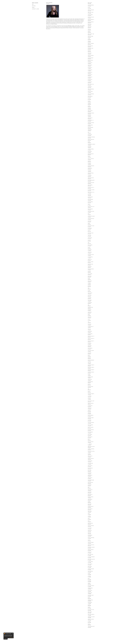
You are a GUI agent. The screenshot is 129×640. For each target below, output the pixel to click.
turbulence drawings (91, 136)
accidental (89, 484)
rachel (89, 105)
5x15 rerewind (90, 431)
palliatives (89, 309)
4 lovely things (90, 561)
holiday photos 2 (90, 506)
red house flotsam (91, 422)
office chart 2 (90, 465)
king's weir (89, 24)
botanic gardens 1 (91, 21)
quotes (89, 573)
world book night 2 (91, 393)
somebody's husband (91, 144)
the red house (90, 467)
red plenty (89, 343)
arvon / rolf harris (91, 158)
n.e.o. (89, 319)
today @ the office (91, 182)
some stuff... (90, 312)
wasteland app (90, 307)
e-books (89, 575)
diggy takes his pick (91, 446)
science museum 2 (91, 338)
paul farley (89, 491)
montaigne (89, 396)
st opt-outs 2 (90, 79)
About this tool (11, 637)
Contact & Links (35, 8)
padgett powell (90, 376)
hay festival (90, 151)
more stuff (89, 295)
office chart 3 (90, 455)
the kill (89, 7)
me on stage (90, 273)
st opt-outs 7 (90, 67)
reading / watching (91, 448)
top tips (89, 604)
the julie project (90, 386)
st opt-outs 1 (90, 81)
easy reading (90, 184)
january (89, 384)
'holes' (89, 623)
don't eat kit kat (90, 554)
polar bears (90, 566)
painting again (90, 14)
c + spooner (90, 443)
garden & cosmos (91, 619)
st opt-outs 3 (90, 76)
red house (89, 220)
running (89, 515)
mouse (89, 100)
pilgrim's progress (91, 9)
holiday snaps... (90, 124)
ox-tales (89, 621)
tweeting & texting (91, 122)
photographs (90, 535)
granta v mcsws (90, 261)
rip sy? (89, 247)
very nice (89, 362)
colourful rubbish (91, 542)
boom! (89, 597)
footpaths (89, 580)
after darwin (90, 611)
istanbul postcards (91, 165)
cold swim (89, 235)
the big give (90, 228)
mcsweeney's (90, 405)
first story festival (91, 268)
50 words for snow (91, 225)
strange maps (90, 587)
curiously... (90, 170)
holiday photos (90, 599)
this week (89, 194)
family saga (90, 134)
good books (90, 331)
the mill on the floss (91, 451)
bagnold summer (91, 153)
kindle (89, 278)
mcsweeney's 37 (90, 326)
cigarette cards (90, 264)
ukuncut (89, 410)
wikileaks (89, 412)
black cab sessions (91, 614)
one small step (90, 463)
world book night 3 (91, 369)
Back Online (90, 2)
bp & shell (89, 470)
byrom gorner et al (91, 192)
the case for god (90, 595)
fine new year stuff (91, 400)
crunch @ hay (90, 256)
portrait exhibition (91, 5)
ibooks (89, 141)
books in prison (90, 60)
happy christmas (90, 403)
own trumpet (90, 292)
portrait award (90, 196)
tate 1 (89, 520)
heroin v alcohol (90, 427)
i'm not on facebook (91, 556)
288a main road (90, 12)
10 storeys (89, 175)
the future (89, 324)
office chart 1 (90, 477)
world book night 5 (91, 364)
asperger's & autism (91, 616)
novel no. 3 (90, 551)
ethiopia (89, 41)
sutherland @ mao (91, 218)
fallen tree (89, 26)
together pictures (91, 458)
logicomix (89, 532)
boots (89, 355)
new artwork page (91, 479)
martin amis (90, 379)
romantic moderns (91, 372)
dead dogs (89, 345)
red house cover (90, 232)
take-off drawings (91, 88)
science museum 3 (91, 336)
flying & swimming (91, 139)
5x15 (89, 439)
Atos (88, 288)
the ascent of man (91, 609)
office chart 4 (90, 436)
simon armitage (90, 36)
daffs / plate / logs (91, 33)
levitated (89, 398)
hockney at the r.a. (91, 187)
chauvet (89, 240)
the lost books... (90, 201)
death (89, 314)
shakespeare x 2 (90, 120)
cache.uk (33, 638)
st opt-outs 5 (90, 72)
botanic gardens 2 (91, 19)
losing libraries (90, 381)
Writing (33, 5)
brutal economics (91, 429)
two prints (89, 352)
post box (89, 50)
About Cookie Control (5, 633)
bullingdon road (90, 48)
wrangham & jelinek (91, 547)
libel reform (90, 511)
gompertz (89, 115)
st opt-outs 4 (90, 74)
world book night (90, 417)
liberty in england (91, 43)
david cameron (90, 523)
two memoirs (90, 563)
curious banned (90, 57)
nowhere (89, 103)
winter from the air (91, 544)
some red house (90, 441)
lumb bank (89, 472)
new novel (89, 52)
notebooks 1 (90, 86)
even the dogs (90, 571)
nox (88, 321)
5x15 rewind (90, 434)
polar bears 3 (90, 494)
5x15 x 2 (89, 328)
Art (33, 4)
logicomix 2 (90, 530)
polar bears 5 (90, 117)
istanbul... (89, 160)
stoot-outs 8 (90, 64)
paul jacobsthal (90, 199)
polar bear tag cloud (91, 559)
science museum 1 (91, 340)
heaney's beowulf (91, 525)
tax (88, 132)
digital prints (90, 592)
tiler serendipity (90, 127)
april (88, 487)
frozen (89, 539)
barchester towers (91, 112)
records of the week (91, 216)
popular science (90, 496)
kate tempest (90, 244)
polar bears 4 (90, 489)
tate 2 (89, 518)
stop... (89, 213)
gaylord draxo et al (91, 206)
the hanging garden (91, 180)
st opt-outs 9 (90, 62)
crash (89, 204)
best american (90, 208)
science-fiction (90, 91)
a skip (89, 38)
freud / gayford (90, 424)
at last (89, 290)
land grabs (89, 249)
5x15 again (90, 300)
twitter (89, 223)
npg (88, 242)
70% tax (89, 29)
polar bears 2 (90, 508)
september (90, 266)
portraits (89, 271)
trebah (89, 583)
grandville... (90, 146)
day (88, 388)
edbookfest (90, 129)
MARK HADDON (35, 2)
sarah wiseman (90, 482)
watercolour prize (91, 177)
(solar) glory (90, 237)
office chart (90, 252)
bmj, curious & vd (91, 84)
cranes (89, 374)
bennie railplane (90, 415)
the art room (90, 590)
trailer (89, 156)
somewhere (90, 302)
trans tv (89, 230)
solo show (89, 503)
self (88, 304)
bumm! (89, 391)
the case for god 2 (91, 585)
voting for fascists (91, 568)
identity (89, 501)
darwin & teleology (91, 537)
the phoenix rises (91, 254)
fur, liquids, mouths (91, 189)
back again (90, 276)
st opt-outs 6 (90, 69)
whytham (89, 357)
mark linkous (90, 499)
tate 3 (89, 513)
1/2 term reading (91, 148)
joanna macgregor (91, 360)
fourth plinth (90, 602)
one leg (89, 98)
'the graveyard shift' (91, 626)
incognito (89, 163)
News (33, 7)
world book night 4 (91, 367)
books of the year (91, 17)
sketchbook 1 (90, 475)
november (89, 420)
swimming (89, 316)
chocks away (90, 460)
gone (89, 578)
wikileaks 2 (90, 408)
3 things (89, 283)
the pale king (90, 333)
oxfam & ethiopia (91, 55)
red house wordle (91, 350)
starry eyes (90, 280)
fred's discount (90, 45)
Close (12, 633)
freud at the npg (90, 172)
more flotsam (90, 348)
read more (5, 638)
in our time (90, 527)
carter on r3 (90, 259)
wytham (89, 31)
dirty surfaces (90, 96)
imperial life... (90, 168)
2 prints (89, 453)
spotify (89, 607)
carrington (89, 297)
